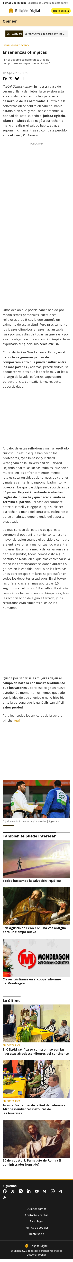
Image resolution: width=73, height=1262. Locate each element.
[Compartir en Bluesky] (17, 79)
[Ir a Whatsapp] (53, 1191)
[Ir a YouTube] (37, 1191)
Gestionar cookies (37, 1254)
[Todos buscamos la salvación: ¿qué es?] (36, 859)
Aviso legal (36, 1221)
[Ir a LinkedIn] (29, 1191)
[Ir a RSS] (5, 1197)
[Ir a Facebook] (5, 1191)
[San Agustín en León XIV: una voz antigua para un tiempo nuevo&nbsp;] (36, 906)
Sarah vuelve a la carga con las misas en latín (46, 33)
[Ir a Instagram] (21, 1191)
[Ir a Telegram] (61, 1191)
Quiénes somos (36, 1209)
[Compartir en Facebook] (5, 79)
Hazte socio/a (61, 10)
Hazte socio (36, 1234)
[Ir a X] (13, 1191)
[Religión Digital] (24, 10)
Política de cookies (37, 1227)
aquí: (16, 720)
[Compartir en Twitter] (11, 79)
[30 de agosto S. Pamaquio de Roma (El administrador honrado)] (36, 1139)
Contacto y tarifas (36, 1215)
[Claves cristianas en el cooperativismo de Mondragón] (36, 958)
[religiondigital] (36, 1246)
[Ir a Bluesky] (45, 1191)
